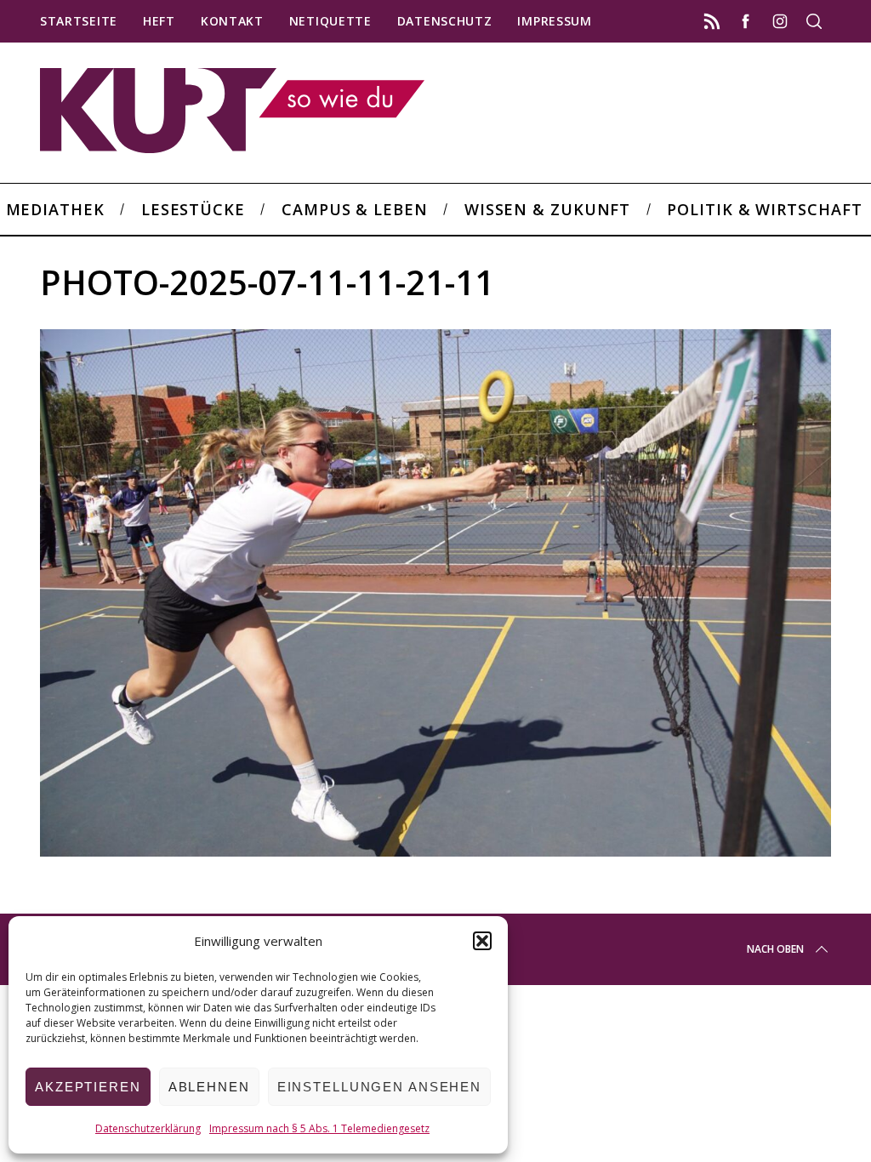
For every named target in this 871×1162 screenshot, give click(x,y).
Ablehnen (209, 1086)
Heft (159, 21)
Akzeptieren (88, 1086)
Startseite (78, 21)
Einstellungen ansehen (379, 1086)
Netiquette (330, 21)
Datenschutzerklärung (148, 1128)
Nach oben (775, 949)
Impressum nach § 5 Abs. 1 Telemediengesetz (319, 1128)
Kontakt (232, 21)
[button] (482, 940)
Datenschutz (444, 21)
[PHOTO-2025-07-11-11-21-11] (435, 850)
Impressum (554, 21)
